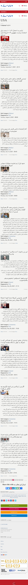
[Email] (19, 489)
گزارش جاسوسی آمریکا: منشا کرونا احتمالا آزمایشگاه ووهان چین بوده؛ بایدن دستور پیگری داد (14, 300)
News (16, 70)
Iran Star (3, 496)
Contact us (2, 544)
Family (16, 289)
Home (1, 9)
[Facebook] (7, 489)
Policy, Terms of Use (4, 552)
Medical (11, 148)
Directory (16, 497)
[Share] (21, 489)
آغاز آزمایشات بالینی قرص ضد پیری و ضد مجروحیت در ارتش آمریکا (14, 130)
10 (17, 480)
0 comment (25, 70)
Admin (2, 70)
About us (2, 541)
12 (22, 480)
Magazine (19, 496)
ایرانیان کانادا (13, 495)
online (23, 496)
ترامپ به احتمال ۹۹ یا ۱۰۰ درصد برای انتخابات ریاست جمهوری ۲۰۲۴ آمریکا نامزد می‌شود (14, 32)
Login (1, 549)
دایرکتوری (16, 495)
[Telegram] (15, 489)
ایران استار (24, 495)
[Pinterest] (11, 489)
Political (11, 63)
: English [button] (3, 1)
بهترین (22, 495)
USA (9, 65)
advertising (15, 496)
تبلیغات (5, 495)
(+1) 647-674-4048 (4, 524)
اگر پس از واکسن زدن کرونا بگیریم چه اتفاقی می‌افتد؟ (12, 387)
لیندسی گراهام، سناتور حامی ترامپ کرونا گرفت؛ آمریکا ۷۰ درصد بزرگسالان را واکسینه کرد (13, 81)
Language (3, 25)
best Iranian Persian (9, 496)
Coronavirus (12, 236)
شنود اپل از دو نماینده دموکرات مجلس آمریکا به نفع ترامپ (13, 164)
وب (18, 495)
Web (14, 497)
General (11, 282)
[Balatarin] (17, 489)
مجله (20, 495)
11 (19, 480)
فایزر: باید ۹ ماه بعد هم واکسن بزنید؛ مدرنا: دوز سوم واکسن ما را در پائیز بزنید (14, 435)
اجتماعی (7, 495)
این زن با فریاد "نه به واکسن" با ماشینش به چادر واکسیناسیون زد (14, 253)
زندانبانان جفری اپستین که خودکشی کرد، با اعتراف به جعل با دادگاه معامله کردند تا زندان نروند (14, 342)
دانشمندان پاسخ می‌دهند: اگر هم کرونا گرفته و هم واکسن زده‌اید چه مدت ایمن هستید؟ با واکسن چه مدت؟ (13, 209)
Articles (16, 243)
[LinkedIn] (13, 489)
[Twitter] (9, 489)
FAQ (1, 546)
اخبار (9, 495)
